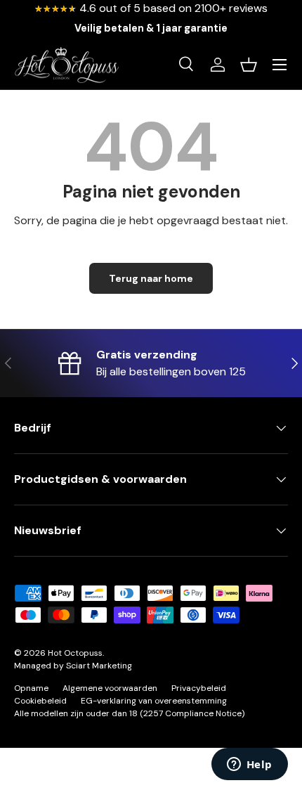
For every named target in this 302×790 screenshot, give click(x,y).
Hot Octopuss (75, 653)
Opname (31, 688)
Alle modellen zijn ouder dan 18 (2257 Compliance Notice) (129, 713)
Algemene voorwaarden (110, 688)
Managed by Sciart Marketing (73, 665)
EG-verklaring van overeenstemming (154, 700)
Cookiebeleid (40, 700)
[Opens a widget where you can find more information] (249, 765)
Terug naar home (151, 278)
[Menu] (279, 64)
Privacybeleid (198, 688)
